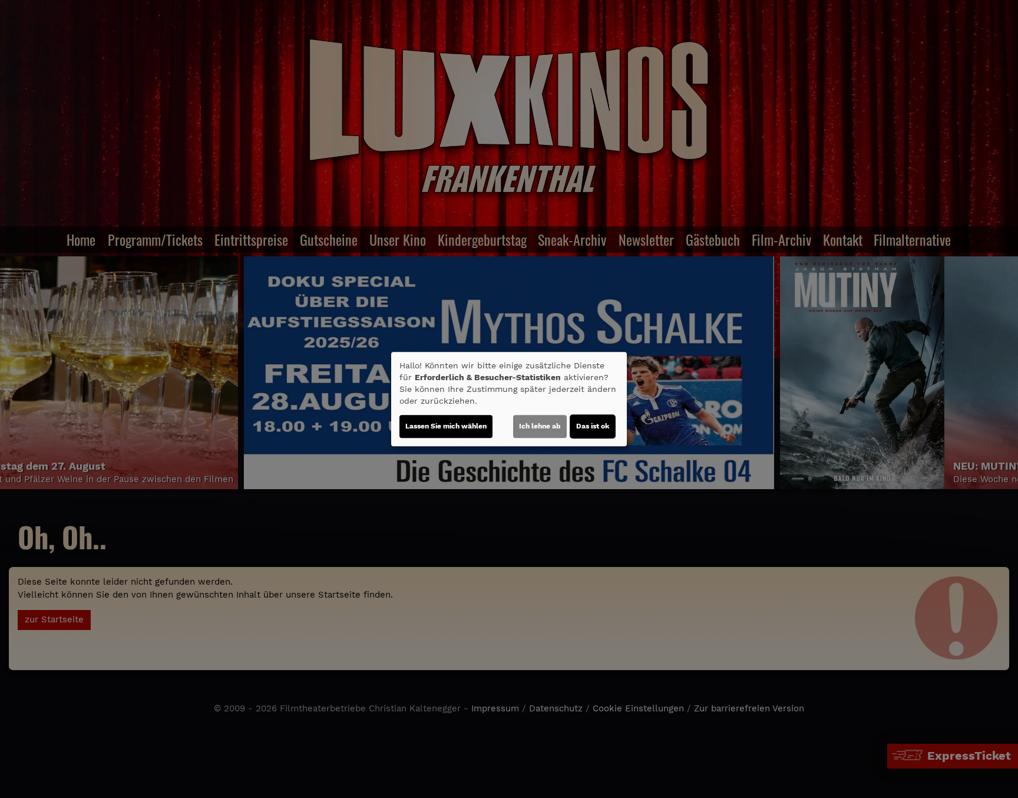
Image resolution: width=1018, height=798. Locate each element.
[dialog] (509, 399)
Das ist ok (592, 426)
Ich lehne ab (540, 426)
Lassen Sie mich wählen (446, 426)
